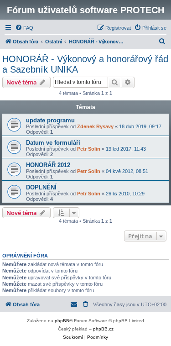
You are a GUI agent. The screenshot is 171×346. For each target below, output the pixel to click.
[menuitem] (24, 27)
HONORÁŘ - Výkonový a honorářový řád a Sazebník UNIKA (85, 64)
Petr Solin (88, 149)
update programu (50, 120)
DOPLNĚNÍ (41, 187)
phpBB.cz (103, 328)
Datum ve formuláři (53, 142)
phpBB (62, 320)
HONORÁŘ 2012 (48, 165)
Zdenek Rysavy (95, 126)
